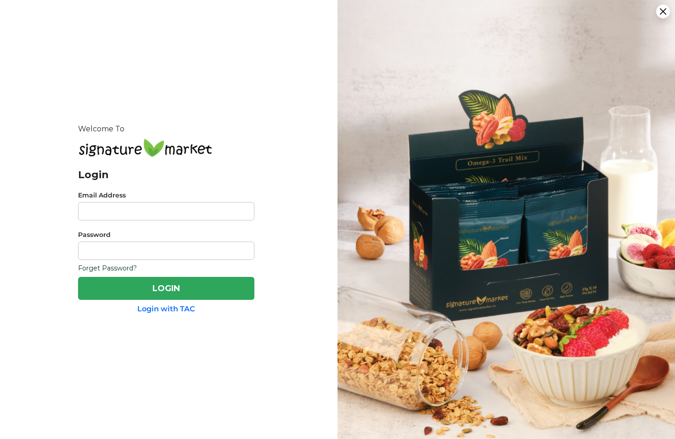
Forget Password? (107, 268)
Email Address (102, 195)
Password (94, 234)
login (166, 288)
